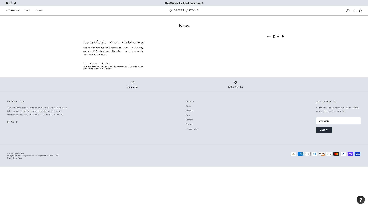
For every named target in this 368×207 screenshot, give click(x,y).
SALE (27, 10)
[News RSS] (283, 36)
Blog (188, 115)
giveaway (120, 66)
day (115, 66)
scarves (96, 68)
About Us (190, 101)
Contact (189, 124)
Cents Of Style (19, 153)
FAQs (188, 106)
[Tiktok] (15, 3)
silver (102, 68)
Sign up (324, 130)
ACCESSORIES (12, 10)
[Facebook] (7, 3)
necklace (136, 66)
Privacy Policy (192, 128)
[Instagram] (11, 3)
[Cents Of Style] (184, 10)
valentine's (108, 68)
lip (130, 66)
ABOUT (38, 10)
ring (141, 66)
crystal (110, 66)
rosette (85, 68)
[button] (360, 199)
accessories (92, 66)
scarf (91, 68)
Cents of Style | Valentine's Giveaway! (114, 42)
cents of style (102, 66)
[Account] (347, 10)
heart (127, 66)
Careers (189, 119)
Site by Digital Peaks (14, 158)
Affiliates (189, 110)
